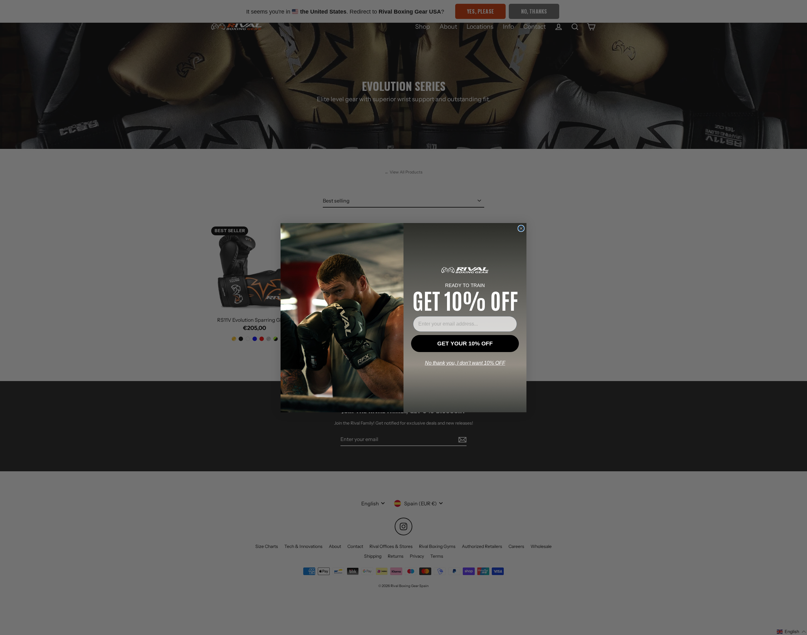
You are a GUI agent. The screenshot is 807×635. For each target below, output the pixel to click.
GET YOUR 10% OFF (465, 343)
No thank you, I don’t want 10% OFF (465, 363)
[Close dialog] (521, 228)
